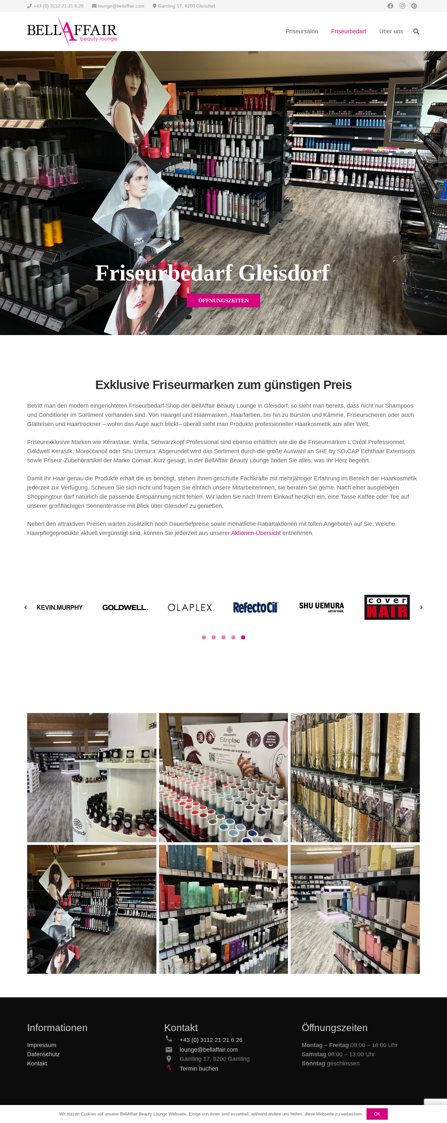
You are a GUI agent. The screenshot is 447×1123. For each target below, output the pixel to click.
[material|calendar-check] (171, 1068)
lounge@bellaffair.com (209, 1049)
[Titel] (72, 31)
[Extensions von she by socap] (355, 777)
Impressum (41, 1045)
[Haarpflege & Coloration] (91, 909)
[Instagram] (402, 6)
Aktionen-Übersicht (256, 533)
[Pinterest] (414, 6)
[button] (416, 31)
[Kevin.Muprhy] (355, 909)
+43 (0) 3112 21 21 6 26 (211, 1040)
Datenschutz (43, 1054)
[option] (60, 607)
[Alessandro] (91, 777)
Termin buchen (199, 1068)
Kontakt (37, 1063)
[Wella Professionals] (223, 909)
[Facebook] (390, 6)
